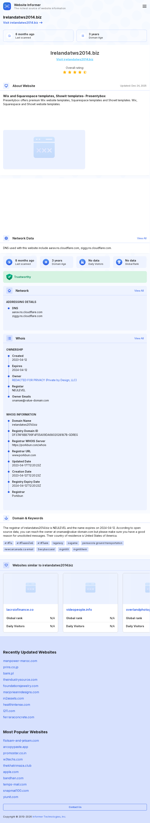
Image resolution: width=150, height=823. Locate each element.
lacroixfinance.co (20, 610)
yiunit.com (10, 797)
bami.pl (8, 673)
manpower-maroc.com (20, 661)
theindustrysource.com (20, 680)
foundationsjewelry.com (20, 686)
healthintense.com (16, 705)
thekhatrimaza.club (17, 765)
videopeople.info (79, 610)
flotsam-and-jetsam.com (21, 740)
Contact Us (75, 807)
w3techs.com (13, 759)
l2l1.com (9, 711)
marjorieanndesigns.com (21, 692)
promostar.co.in (14, 753)
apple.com (11, 772)
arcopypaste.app (15, 747)
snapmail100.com (16, 791)
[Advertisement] (74, 118)
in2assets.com (13, 698)
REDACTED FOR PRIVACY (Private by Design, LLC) (44, 380)
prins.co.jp (10, 667)
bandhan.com (13, 778)
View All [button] (141, 238)
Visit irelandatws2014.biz (20, 22)
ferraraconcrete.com (18, 717)
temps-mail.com (15, 784)
